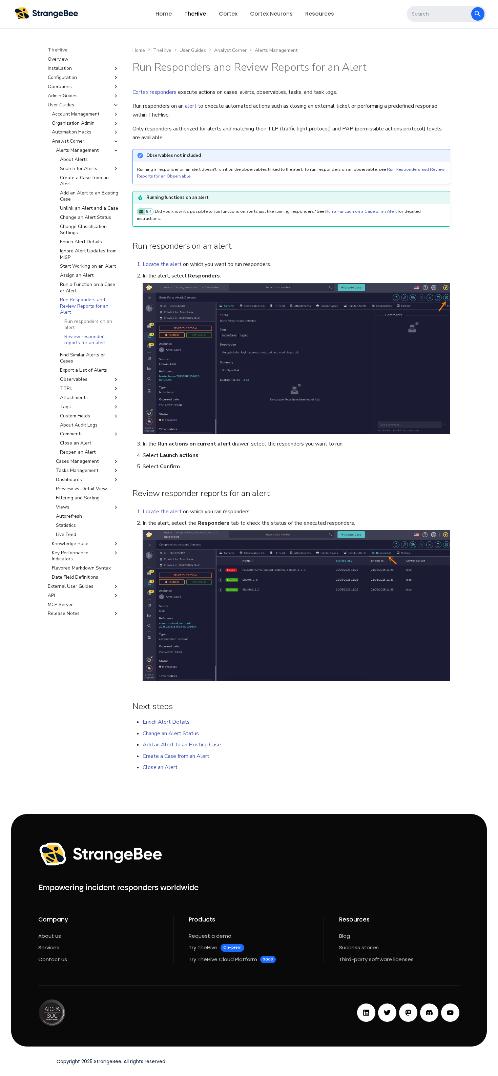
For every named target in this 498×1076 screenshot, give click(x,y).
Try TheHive (215, 947)
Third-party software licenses (376, 959)
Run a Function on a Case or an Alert (361, 211)
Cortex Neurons (271, 14)
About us (49, 935)
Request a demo (210, 935)
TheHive (195, 14)
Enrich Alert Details (166, 722)
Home (163, 14)
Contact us (52, 959)
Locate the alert (162, 264)
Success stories (359, 947)
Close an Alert (160, 767)
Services (48, 947)
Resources (319, 14)
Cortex (228, 14)
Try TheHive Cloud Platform (231, 959)
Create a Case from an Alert (176, 756)
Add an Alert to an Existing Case (182, 744)
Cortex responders (154, 92)
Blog (344, 935)
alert (190, 106)
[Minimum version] (141, 212)
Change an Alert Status (171, 733)
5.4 (149, 211)
